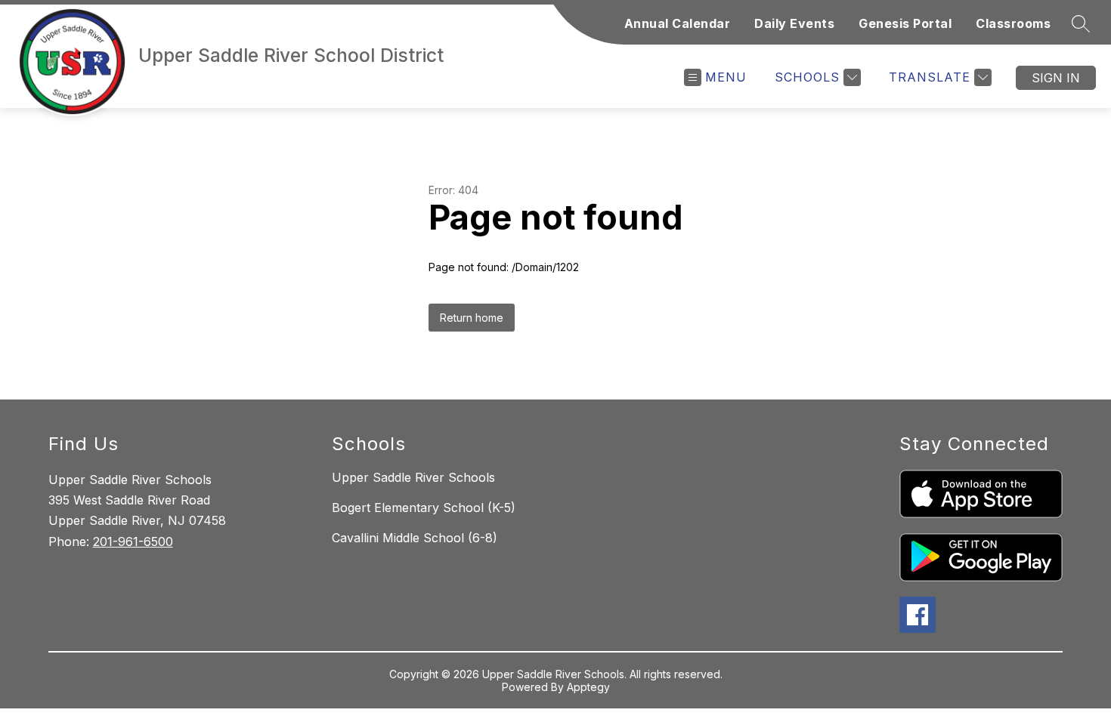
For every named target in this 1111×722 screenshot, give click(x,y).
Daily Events (794, 23)
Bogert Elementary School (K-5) (423, 507)
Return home (471, 317)
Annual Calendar (677, 23)
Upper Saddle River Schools (413, 477)
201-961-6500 (133, 541)
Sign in (1056, 77)
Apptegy (588, 686)
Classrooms (1013, 23)
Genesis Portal (905, 23)
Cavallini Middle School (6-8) (414, 537)
